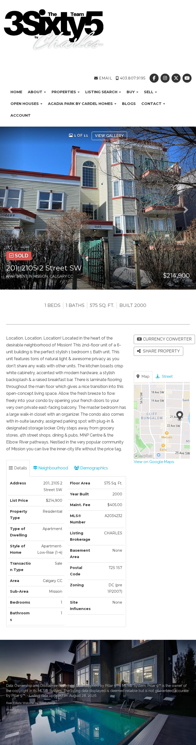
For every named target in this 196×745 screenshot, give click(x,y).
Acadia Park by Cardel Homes (81, 103)
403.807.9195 (132, 78)
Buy (131, 92)
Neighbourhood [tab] (52, 468)
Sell (149, 92)
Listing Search (101, 92)
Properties (64, 92)
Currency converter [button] (167, 339)
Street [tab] (167, 376)
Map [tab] (145, 376)
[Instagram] (165, 78)
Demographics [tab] (93, 468)
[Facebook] (154, 78)
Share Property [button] (161, 351)
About (35, 92)
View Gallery (109, 135)
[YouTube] (187, 78)
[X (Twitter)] (176, 78)
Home (16, 92)
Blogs (129, 103)
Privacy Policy (15, 710)
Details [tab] (20, 468)
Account (20, 115)
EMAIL (105, 78)
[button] (11, 208)
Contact (152, 103)
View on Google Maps (154, 461)
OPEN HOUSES (25, 103)
